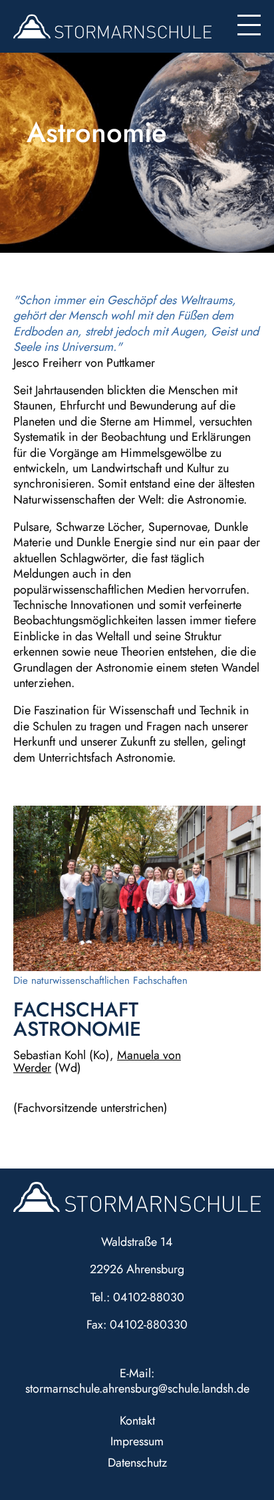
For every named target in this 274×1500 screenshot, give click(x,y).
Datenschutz (137, 1462)
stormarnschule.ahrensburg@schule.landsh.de (137, 1388)
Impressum (137, 1441)
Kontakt (137, 1420)
